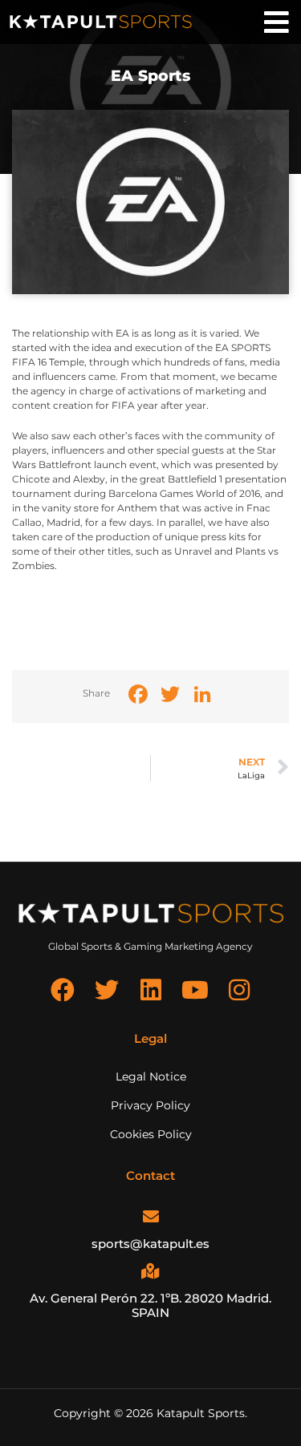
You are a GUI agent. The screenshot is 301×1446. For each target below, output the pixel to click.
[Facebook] (63, 990)
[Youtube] (195, 990)
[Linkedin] (151, 990)
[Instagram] (239, 990)
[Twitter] (107, 990)
